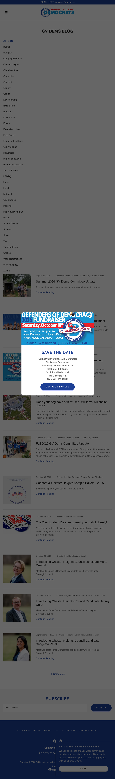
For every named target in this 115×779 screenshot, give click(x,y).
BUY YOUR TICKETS (57, 387)
